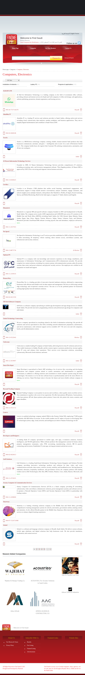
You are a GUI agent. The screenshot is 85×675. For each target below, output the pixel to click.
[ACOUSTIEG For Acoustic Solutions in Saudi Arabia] (42, 568)
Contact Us (68, 48)
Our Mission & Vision (12, 642)
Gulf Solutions (7, 459)
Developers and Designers (11, 435)
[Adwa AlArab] (15, 598)
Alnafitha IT (7, 114)
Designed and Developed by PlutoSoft (13, 668)
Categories (33, 48)
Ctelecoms (6, 342)
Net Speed (6, 231)
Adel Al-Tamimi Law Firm (70, 575)
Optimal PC (7, 255)
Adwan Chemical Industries (70, 592)
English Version (75, 33)
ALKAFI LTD (7, 91)
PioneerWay (7, 278)
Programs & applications (67, 84)
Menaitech (6, 208)
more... (19, 223)
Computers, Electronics (23, 69)
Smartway (6, 501)
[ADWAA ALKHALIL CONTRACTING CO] (42, 598)
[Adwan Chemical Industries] (70, 589)
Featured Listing (31, 648)
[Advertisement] (42, 17)
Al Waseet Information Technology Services (16, 161)
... (47, 549)
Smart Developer (8, 365)
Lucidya (5, 184)
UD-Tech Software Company (12, 301)
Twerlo (5, 137)
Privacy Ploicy (10, 645)
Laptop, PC (35, 84)
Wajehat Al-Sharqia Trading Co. (15, 581)
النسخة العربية (66, 33)
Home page (6, 69)
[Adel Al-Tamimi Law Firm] (70, 565)
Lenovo (5, 412)
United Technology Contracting (13, 318)
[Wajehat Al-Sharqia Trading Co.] (15, 568)
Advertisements (31, 652)
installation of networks (11, 84)
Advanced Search (69, 58)
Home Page (15, 48)
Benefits (29, 642)
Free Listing (30, 645)
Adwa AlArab (15, 611)
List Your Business (50, 48)
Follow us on (72, 43)
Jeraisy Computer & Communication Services (17, 483)
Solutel (5, 525)
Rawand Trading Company (11, 389)
